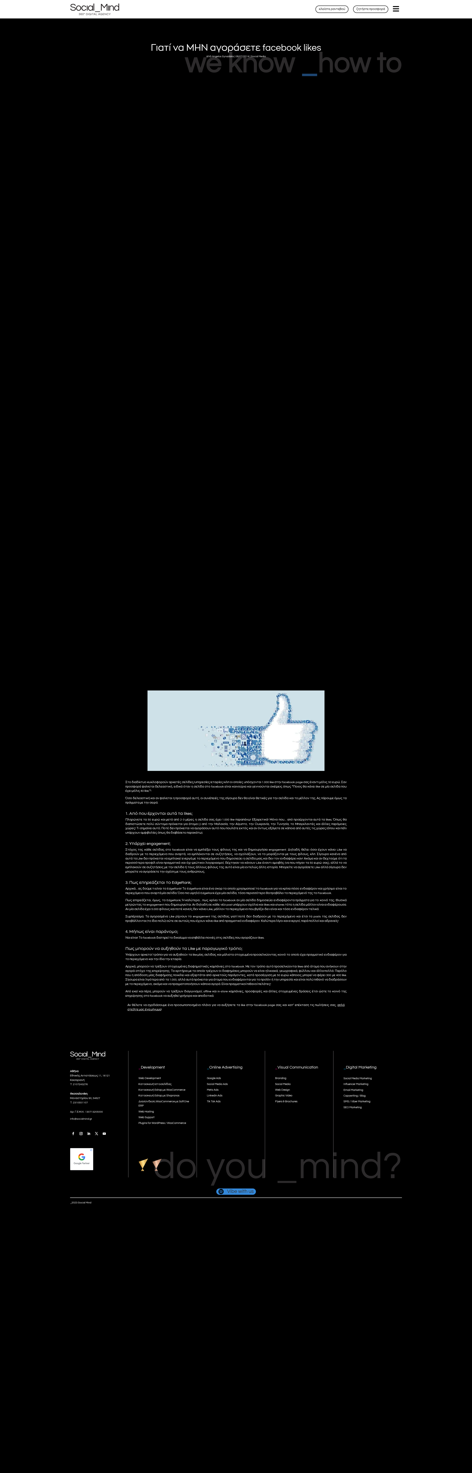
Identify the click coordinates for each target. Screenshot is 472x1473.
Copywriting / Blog (354, 1095)
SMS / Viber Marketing (356, 1101)
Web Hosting (146, 1111)
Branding (280, 1078)
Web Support (146, 1117)
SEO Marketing (352, 1107)
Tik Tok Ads (214, 1101)
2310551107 (80, 1102)
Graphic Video (283, 1095)
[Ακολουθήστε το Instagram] (81, 1134)
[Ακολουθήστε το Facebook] (73, 1134)
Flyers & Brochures (286, 1101)
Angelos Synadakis (223, 56)
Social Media (258, 56)
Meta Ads (212, 1089)
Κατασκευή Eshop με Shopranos (158, 1095)
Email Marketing (353, 1090)
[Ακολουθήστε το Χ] (96, 1134)
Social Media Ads (217, 1084)
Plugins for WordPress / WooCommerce (162, 1123)
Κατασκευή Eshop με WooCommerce (161, 1089)
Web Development (149, 1078)
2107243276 (80, 1084)
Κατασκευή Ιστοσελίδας (155, 1084)
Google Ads (214, 1078)
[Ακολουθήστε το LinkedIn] (89, 1134)
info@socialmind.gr (81, 1119)
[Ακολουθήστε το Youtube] (104, 1134)
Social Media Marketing (357, 1078)
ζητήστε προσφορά (370, 9)
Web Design (282, 1089)
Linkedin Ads (214, 1095)
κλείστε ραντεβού (332, 9)
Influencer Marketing (355, 1084)
